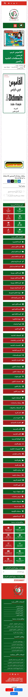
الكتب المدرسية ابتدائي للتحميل (16, 659)
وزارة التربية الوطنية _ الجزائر (16, 623)
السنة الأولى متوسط (16, 273)
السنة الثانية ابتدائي (16, 251)
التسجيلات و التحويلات (15, 407)
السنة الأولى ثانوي (16, 304)
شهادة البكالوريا (17, 319)
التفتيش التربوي (17, 480)
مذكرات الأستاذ (17, 470)
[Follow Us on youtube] (15, 674)
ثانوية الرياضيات (17, 324)
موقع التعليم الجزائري (18, 641)
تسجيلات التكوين (17, 371)
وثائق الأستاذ (18, 460)
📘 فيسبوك (18, 689)
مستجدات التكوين (16, 366)
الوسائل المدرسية (16, 439)
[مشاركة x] (12, 181)
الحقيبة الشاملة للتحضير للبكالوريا (15, 662)
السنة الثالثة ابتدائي (16, 256)
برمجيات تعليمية (16, 475)
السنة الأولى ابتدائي (16, 246)
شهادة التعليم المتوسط (15, 292)
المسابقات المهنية (16, 397)
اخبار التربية (18, 412)
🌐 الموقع (14, 693)
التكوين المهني (19, 615)
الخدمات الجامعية (16, 360)
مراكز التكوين (18, 386)
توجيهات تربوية (7, 67)
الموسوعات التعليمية (15, 448)
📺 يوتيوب (9, 689)
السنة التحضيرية (17, 241)
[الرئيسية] (21, 25)
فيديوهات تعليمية (16, 501)
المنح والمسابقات (17, 355)
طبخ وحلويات (17, 376)
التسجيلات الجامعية (16, 335)
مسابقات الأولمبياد (16, 511)
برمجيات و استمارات (16, 402)
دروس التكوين (17, 391)
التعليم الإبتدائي (19, 606)
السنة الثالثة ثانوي (16, 314)
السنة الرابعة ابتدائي (16, 261)
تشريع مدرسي (17, 417)
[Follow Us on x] (18, 674)
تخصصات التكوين (16, 381)
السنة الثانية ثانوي (16, 309)
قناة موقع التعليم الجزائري (17, 647)
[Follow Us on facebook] (10, 674)
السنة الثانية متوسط (16, 278)
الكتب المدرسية (17, 429)
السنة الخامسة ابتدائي (15, 266)
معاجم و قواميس (20, 68)
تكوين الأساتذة (17, 485)
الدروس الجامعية (16, 350)
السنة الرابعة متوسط (15, 287)
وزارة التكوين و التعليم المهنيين (16, 629)
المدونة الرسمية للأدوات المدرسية (15, 665)
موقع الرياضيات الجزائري (17, 644)
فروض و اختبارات (16, 496)
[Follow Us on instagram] (13, 674)
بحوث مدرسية (18, 506)
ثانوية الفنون (18, 329)
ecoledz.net (9, 680)
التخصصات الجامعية (15, 345)
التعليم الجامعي (19, 610)
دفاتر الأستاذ (18, 465)
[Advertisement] (14, 137)
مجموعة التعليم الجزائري (17, 650)
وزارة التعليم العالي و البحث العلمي (15, 626)
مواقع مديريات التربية (18, 632)
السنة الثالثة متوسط (16, 283)
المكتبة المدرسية (15, 67)
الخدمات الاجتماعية (16, 422)
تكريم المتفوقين (17, 516)
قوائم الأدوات (17, 444)
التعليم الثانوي (20, 608)
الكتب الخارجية (17, 434)
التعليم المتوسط (19, 612)
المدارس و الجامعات (15, 340)
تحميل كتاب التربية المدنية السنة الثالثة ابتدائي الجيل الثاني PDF (14, 43)
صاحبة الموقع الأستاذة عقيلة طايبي (15, 668)
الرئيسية (21, 67)
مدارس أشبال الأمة (16, 297)
